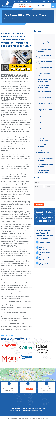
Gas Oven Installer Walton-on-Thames (45, 116)
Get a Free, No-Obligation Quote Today (44, 216)
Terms (46, 418)
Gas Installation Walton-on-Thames (45, 104)
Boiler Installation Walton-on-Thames (45, 50)
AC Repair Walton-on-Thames (44, 74)
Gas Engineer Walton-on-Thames (45, 36)
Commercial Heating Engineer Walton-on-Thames (43, 43)
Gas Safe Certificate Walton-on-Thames (43, 86)
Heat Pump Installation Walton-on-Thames (44, 171)
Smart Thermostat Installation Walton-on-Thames (44, 152)
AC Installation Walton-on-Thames (45, 68)
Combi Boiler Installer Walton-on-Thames (44, 139)
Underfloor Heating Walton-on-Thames (45, 127)
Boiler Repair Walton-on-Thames (44, 56)
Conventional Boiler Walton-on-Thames (45, 165)
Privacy (42, 418)
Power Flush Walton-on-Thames (44, 92)
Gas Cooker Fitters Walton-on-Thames (45, 110)
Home (6, 18)
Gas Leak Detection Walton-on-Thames (45, 159)
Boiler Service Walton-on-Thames (45, 62)
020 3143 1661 (25, 6)
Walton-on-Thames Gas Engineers (21, 418)
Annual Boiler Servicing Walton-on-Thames (44, 98)
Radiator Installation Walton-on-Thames (45, 145)
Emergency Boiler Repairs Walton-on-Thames (45, 80)
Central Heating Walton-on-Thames (45, 133)
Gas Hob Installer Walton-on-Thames (45, 121)
